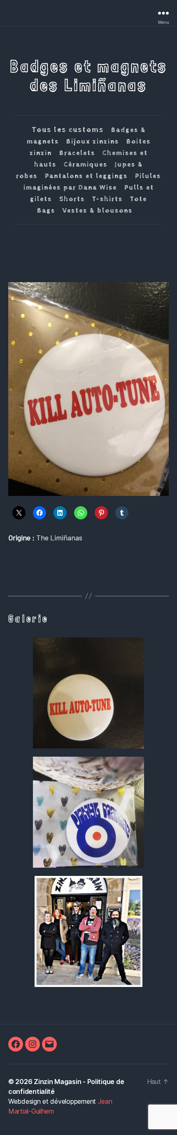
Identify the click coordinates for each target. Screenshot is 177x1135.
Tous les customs (68, 129)
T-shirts (107, 199)
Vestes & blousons (98, 211)
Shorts (72, 199)
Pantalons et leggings (86, 176)
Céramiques (85, 165)
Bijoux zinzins (92, 142)
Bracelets (77, 153)
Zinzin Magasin (57, 1081)
